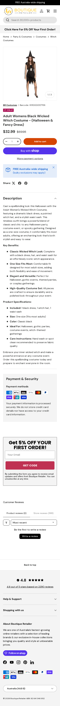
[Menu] (55, 11)
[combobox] (30, 20)
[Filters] (6, 523)
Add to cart (40, 141)
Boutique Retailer (18, 698)
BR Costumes (10, 105)
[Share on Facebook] (20, 183)
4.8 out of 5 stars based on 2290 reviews (30, 586)
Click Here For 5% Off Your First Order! (30, 29)
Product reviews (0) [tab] (16, 513)
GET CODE (30, 465)
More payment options (30, 158)
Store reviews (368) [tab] (44, 513)
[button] (48, 11)
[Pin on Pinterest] (26, 183)
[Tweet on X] (13, 183)
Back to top (30, 564)
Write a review (30, 536)
